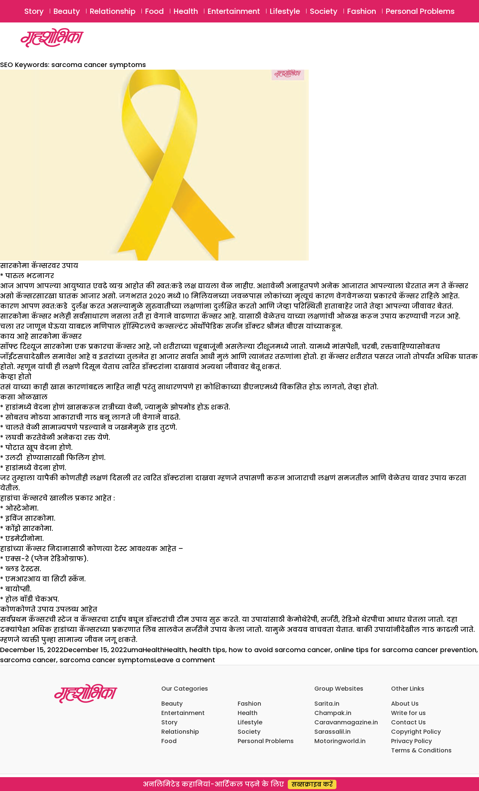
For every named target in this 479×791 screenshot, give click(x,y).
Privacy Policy (411, 741)
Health (186, 11)
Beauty (67, 11)
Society (324, 11)
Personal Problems (420, 11)
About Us (405, 703)
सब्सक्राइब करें (312, 784)
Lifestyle (285, 11)
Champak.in (332, 713)
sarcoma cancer (28, 659)
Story (34, 11)
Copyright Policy (416, 731)
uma (135, 649)
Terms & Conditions (421, 750)
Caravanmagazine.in (346, 722)
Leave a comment (184, 659)
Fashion (361, 11)
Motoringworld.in (340, 741)
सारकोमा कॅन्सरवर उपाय (39, 265)
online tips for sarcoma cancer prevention (405, 649)
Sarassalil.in (332, 731)
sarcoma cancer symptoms (107, 659)
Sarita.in (326, 703)
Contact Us (408, 722)
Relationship (112, 11)
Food (154, 11)
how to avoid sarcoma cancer (280, 649)
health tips (207, 649)
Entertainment (234, 11)
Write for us (408, 713)
